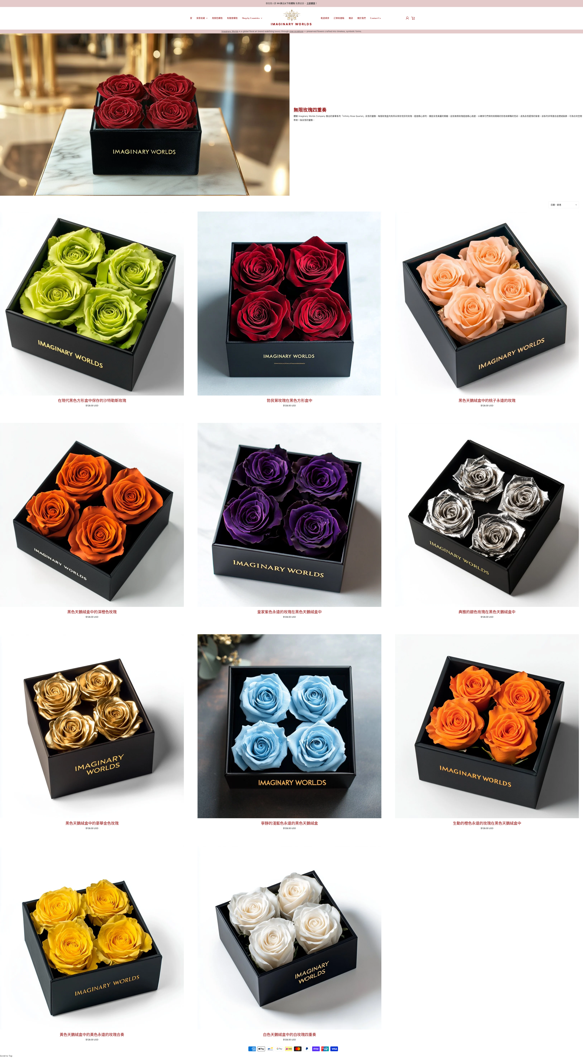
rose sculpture (296, 31)
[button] (413, 18)
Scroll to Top (6, 1056)
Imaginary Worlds (230, 31)
